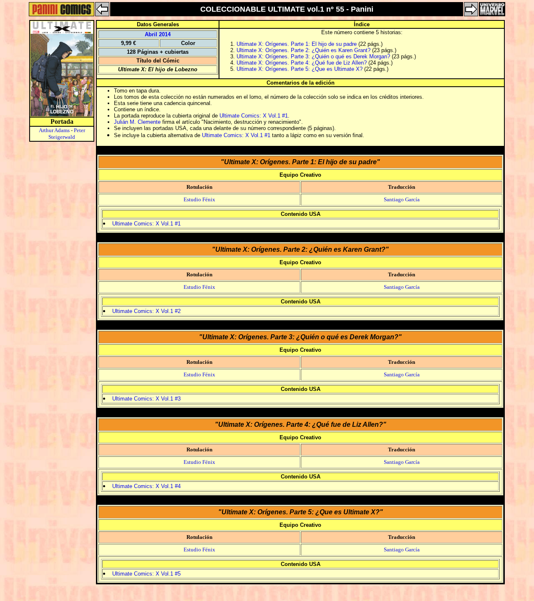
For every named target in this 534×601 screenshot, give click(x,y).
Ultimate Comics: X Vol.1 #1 (253, 116)
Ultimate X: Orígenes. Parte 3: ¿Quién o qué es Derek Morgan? (313, 56)
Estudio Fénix (199, 199)
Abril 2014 (158, 34)
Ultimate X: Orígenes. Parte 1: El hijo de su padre (297, 44)
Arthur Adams (54, 130)
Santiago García (402, 199)
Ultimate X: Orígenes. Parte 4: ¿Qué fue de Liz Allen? (302, 63)
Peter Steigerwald (66, 133)
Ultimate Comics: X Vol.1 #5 (146, 574)
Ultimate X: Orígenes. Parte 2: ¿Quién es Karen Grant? (303, 50)
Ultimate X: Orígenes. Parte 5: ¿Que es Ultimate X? (300, 69)
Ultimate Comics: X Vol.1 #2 (146, 311)
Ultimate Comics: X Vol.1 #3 (146, 399)
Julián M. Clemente (137, 122)
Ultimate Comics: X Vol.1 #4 (146, 486)
